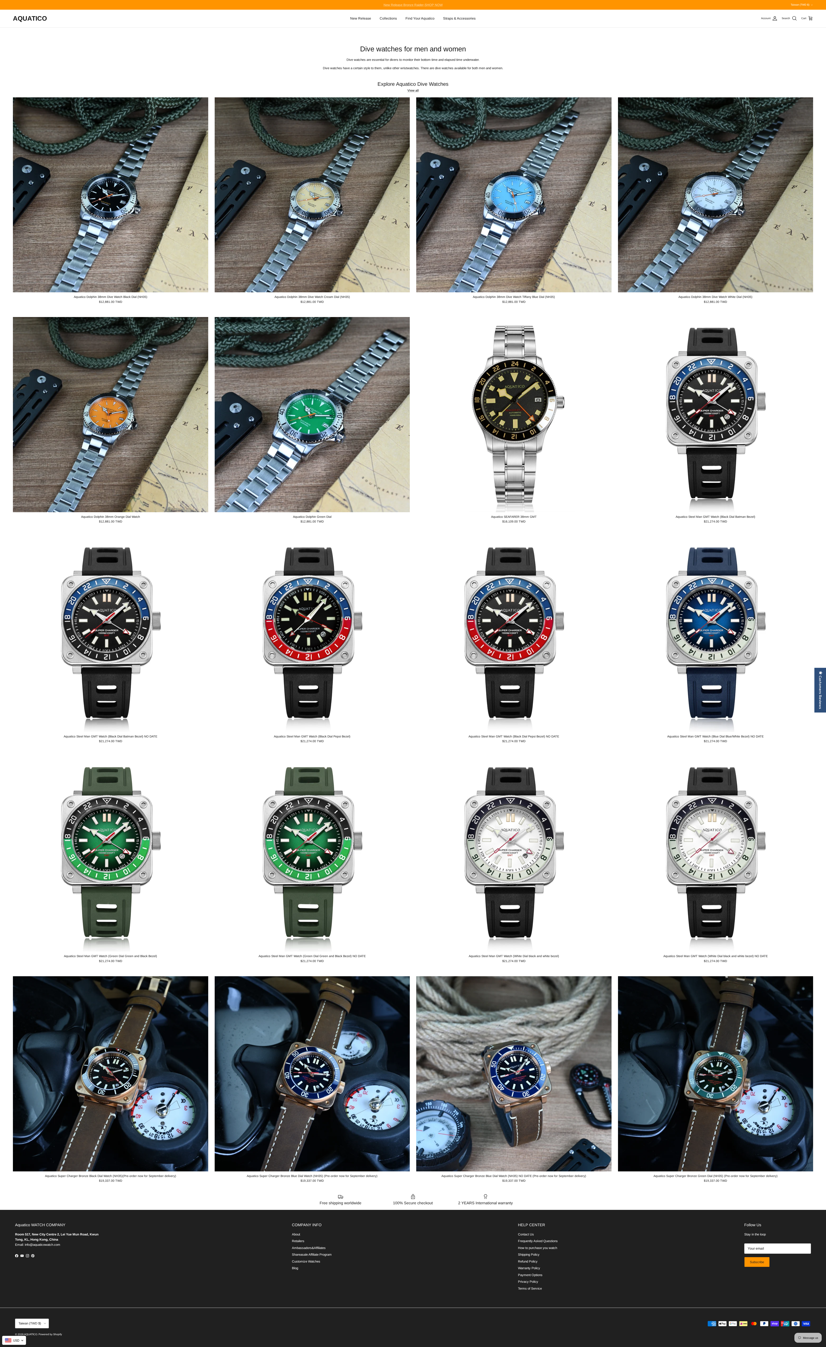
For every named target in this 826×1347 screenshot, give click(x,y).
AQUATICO (30, 1334)
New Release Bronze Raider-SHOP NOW (413, 5)
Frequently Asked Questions (538, 1241)
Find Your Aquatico (420, 18)
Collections (388, 18)
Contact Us (526, 1234)
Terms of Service (530, 1288)
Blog (295, 1268)
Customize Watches (306, 1261)
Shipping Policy (528, 1254)
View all (413, 90)
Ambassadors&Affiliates (309, 1248)
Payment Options (530, 1275)
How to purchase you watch (537, 1248)
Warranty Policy (529, 1268)
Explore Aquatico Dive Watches (413, 84)
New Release (360, 18)
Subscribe (757, 1262)
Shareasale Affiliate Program (312, 1254)
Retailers (298, 1241)
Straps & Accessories (459, 18)
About (296, 1234)
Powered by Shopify (50, 1334)
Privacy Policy (528, 1281)
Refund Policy (528, 1261)
